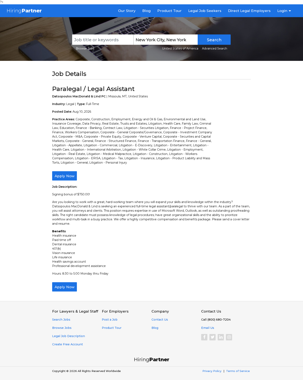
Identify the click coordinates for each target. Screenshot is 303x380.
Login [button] (282, 11)
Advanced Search (214, 48)
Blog (146, 11)
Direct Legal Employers (249, 11)
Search (214, 39)
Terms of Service (238, 371)
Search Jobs (61, 319)
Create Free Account (67, 344)
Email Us (207, 328)
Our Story (127, 11)
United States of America (180, 48)
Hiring (24, 11)
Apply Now (64, 176)
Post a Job (109, 319)
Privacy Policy (211, 371)
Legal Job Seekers (204, 11)
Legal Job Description (68, 336)
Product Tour (169, 11)
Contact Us (160, 319)
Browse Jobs (85, 48)
